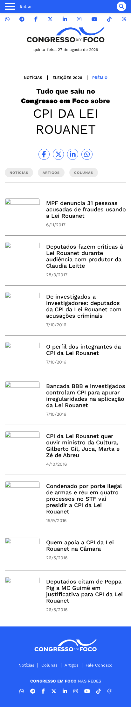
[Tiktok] (109, 19)
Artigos (72, 665)
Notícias (33, 77)
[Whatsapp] (7, 19)
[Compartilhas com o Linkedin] (72, 154)
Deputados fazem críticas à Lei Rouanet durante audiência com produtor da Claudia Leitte (84, 256)
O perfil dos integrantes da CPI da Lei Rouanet (83, 349)
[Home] (65, 35)
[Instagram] (79, 19)
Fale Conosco (99, 665)
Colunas (49, 665)
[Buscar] (121, 6)
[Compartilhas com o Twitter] (58, 154)
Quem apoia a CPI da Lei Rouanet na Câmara (80, 545)
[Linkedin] (65, 19)
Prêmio (99, 77)
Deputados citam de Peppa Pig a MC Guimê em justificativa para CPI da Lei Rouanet (84, 591)
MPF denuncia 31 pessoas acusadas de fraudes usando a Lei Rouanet (86, 209)
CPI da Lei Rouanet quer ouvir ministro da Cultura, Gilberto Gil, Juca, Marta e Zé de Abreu (83, 445)
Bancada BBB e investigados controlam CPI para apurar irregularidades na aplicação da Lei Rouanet (85, 395)
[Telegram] (21, 19)
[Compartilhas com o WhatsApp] (87, 154)
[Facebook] (36, 19)
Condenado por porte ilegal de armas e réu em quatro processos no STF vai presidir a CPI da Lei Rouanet (84, 499)
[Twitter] (50, 19)
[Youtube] (94, 19)
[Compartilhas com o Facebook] (44, 154)
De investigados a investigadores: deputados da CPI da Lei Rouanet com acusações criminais (83, 306)
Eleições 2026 (67, 77)
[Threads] (123, 19)
